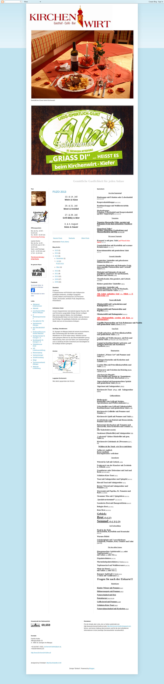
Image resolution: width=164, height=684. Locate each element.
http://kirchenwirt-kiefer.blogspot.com (119, 626)
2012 (56, 271)
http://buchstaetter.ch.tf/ (53, 663)
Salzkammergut (38, 355)
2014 (56, 253)
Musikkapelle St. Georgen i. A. (38, 341)
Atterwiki (35, 308)
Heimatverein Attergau (37, 324)
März (58, 267)
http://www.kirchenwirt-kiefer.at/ (41, 653)
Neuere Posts (57, 238)
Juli (57, 261)
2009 (56, 279)
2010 (56, 276)
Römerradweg (37, 353)
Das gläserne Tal (38, 321)
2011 (56, 273)
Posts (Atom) (65, 242)
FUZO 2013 (59, 191)
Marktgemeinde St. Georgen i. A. (39, 336)
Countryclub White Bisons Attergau (39, 311)
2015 (56, 250)
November (60, 258)
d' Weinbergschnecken (39, 316)
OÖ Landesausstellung (39, 349)
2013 (56, 256)
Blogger (91, 668)
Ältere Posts (85, 238)
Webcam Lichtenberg (37, 367)
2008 (56, 282)
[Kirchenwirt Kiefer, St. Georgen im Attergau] (33, 291)
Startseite (72, 238)
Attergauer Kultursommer (37, 305)
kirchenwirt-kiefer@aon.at (52, 647)
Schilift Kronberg (38, 357)
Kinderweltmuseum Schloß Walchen (39, 332)
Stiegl (34, 360)
